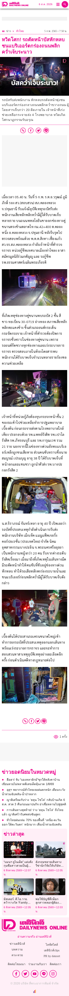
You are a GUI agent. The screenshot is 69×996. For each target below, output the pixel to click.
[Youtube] (34, 973)
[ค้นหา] (65, 4)
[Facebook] (31, 721)
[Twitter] (37, 721)
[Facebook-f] (16, 973)
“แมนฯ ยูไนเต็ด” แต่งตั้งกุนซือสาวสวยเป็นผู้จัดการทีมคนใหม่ (18, 865)
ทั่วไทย (20, 31)
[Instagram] (53, 973)
